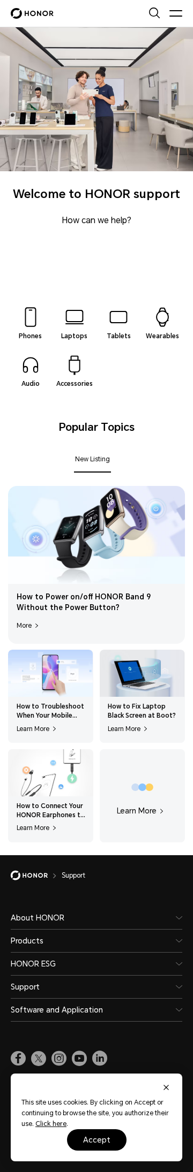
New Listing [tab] (92, 459)
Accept (96, 1140)
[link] (18, 1058)
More (24, 625)
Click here (50, 1124)
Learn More (33, 729)
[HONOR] (36, 875)
